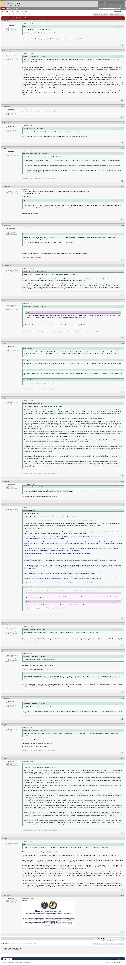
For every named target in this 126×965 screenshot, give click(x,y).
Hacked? (24, 900)
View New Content (117, 11)
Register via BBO (105, 5)
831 (20, 13)
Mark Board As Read (27, 962)
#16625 (122, 148)
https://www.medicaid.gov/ (44, 74)
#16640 (122, 895)
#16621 (122, 20)
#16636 (122, 698)
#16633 (122, 504)
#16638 (122, 758)
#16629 (122, 300)
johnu (6, 838)
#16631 (122, 397)
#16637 (122, 724)
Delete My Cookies (18, 962)
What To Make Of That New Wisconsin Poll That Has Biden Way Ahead (40, 767)
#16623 (122, 106)
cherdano (7, 21)
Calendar (15, 8)
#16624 (122, 123)
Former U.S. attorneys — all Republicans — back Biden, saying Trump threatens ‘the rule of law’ (46, 156)
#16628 (122, 265)
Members (9, 8)
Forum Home (10, 962)
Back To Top (4, 962)
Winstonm (7, 225)
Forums (3, 8)
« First (11, 13)
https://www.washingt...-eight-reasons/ (31, 193)
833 (26, 13)
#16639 (122, 838)
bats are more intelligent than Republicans (50, 111)
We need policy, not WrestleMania (31, 513)
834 (29, 13)
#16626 (122, 186)
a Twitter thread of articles (61, 571)
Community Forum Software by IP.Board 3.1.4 (114, 962)
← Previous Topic (105, 940)
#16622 (122, 51)
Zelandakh (7, 106)
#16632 (122, 481)
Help (122, 6)
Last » (34, 13)
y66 (5, 148)
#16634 (122, 624)
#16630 (122, 343)
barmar (6, 481)
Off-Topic (16, 11)
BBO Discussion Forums (7, 11)
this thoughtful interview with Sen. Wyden (65, 590)
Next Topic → (121, 940)
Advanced (124, 9)
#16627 (122, 225)
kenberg (7, 51)
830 (17, 13)
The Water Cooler (24, 11)
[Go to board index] (11, 4)
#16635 (122, 651)
